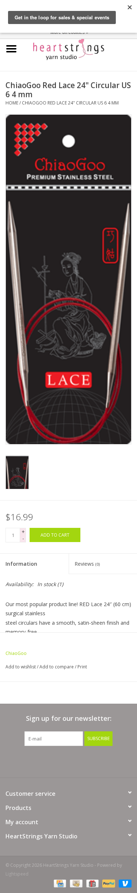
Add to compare (57, 667)
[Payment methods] (59, 883)
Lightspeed (16, 874)
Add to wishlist (20, 667)
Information (21, 563)
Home (11, 103)
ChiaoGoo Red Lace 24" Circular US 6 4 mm (70, 103)
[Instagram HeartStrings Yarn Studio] (108, 761)
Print (82, 667)
